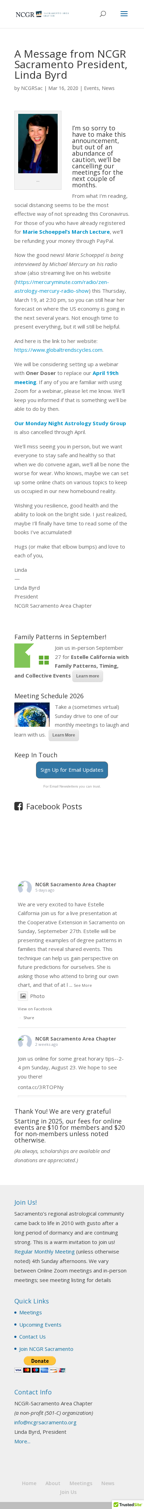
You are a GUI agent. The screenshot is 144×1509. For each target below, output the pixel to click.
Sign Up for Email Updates (72, 769)
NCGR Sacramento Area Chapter (75, 884)
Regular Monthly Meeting (44, 1251)
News (108, 88)
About (52, 1483)
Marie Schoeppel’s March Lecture (66, 231)
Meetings (30, 1312)
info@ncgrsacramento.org (45, 1422)
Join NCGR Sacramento (46, 1348)
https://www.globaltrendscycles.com (58, 349)
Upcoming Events (40, 1324)
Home (29, 1483)
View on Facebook (35, 1008)
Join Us (68, 1492)
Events (91, 88)
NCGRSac (32, 88)
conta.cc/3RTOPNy (41, 1086)
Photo (37, 995)
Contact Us (32, 1336)
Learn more (87, 676)
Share (28, 1017)
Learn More (63, 735)
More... (22, 1441)
